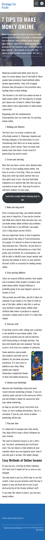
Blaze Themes (39, 529)
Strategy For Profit (9, 5)
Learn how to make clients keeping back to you (22, 197)
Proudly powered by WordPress (13, 527)
